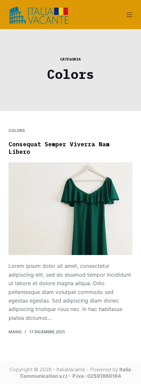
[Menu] (129, 15)
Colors (17, 130)
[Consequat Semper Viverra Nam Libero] (70, 208)
